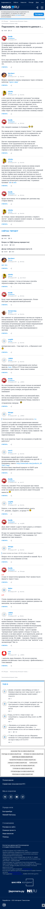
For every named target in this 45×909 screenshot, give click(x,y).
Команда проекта (9, 830)
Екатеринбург (7, 811)
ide (10, 182)
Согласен (39, 14)
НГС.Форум (5, 21)
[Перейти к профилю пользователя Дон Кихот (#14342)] (4, 75)
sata (14, 182)
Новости (23, 2)
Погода (31, 2)
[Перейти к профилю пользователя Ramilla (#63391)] (4, 38)
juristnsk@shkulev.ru (14, 872)
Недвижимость (6, 2)
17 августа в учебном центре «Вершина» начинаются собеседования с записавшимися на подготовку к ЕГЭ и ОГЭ (25, 738)
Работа (16, 2)
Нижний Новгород (9, 815)
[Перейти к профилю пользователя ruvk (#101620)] (4, 653)
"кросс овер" (13, 82)
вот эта (4, 265)
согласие (18, 15)
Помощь (6, 837)
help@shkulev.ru (17, 874)
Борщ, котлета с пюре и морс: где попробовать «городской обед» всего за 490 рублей (24, 717)
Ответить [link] (5, 67)
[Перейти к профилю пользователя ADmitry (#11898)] (4, 93)
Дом (37, 2)
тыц (9, 367)
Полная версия (8, 780)
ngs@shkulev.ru (27, 869)
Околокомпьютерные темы (10, 23)
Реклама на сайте (9, 827)
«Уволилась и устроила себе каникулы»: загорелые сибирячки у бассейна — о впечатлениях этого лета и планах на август (24, 727)
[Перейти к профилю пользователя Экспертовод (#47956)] (4, 312)
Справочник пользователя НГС (14, 784)
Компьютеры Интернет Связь (19, 21)
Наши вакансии (8, 833)
